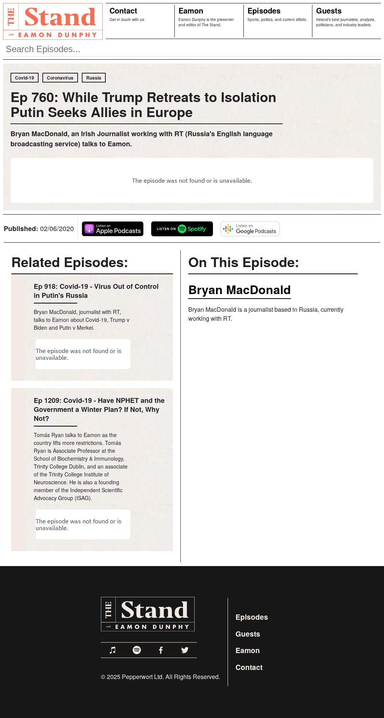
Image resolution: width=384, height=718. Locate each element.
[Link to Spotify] (136, 650)
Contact (123, 10)
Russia (93, 77)
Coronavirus (60, 77)
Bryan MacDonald (239, 289)
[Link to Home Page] (51, 21)
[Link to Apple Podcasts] (112, 650)
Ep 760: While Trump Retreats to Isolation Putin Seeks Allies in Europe (143, 104)
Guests (329, 10)
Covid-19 (24, 77)
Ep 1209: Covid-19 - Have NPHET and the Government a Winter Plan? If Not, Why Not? (99, 409)
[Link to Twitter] (184, 650)
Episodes (264, 10)
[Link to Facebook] (160, 650)
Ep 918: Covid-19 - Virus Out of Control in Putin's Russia (96, 290)
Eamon (190, 10)
